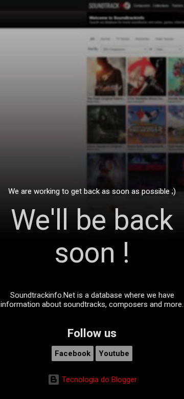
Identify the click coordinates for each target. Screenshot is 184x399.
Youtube (114, 353)
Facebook (72, 353)
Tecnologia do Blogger (98, 379)
